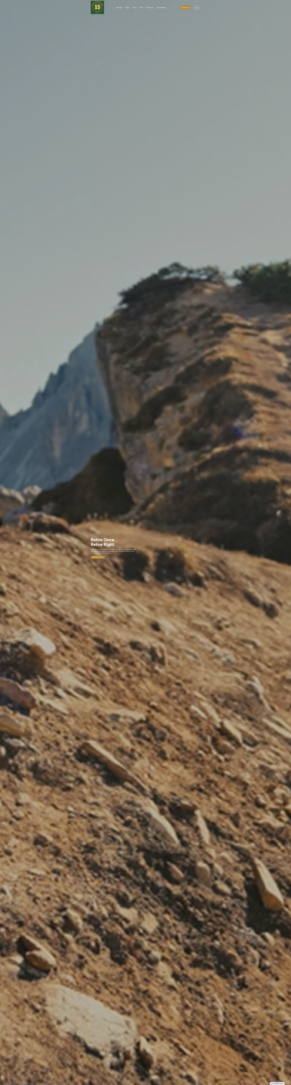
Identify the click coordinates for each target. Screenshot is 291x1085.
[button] (118, 7)
